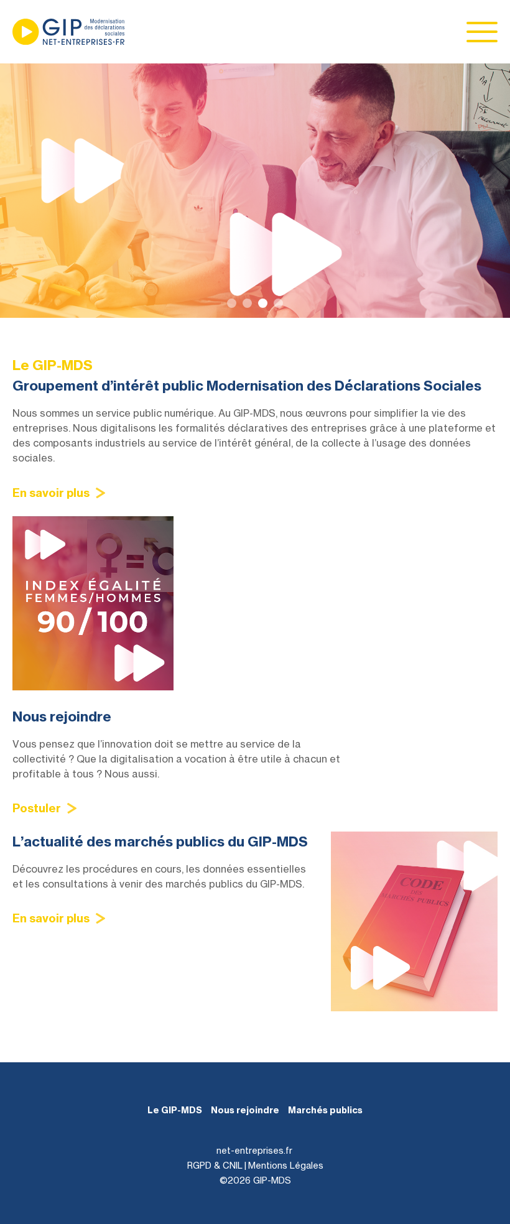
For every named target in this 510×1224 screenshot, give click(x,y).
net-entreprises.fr (254, 1150)
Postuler (36, 808)
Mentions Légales (285, 1165)
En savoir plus (51, 493)
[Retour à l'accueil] (68, 32)
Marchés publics (325, 1110)
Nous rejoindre (245, 1110)
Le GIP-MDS (174, 1110)
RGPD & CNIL (215, 1165)
